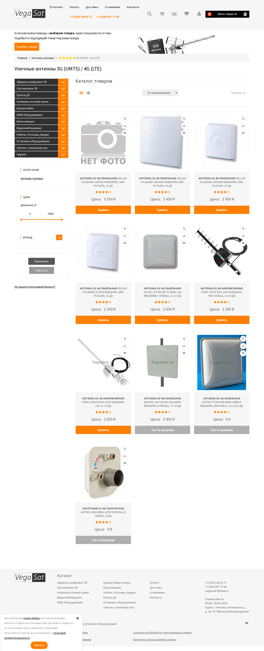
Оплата (74, 7)
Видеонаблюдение (29, 128)
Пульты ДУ (23, 95)
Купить (103, 210)
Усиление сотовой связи (32, 101)
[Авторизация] (199, 14)
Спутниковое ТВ (27, 88)
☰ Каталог (56, 7)
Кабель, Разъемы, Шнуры (33, 134)
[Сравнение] (125, 126)
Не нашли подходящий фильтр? (34, 287)
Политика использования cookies (154, 639)
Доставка (92, 7)
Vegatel (21, 154)
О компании (112, 7)
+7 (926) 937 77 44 (108, 17)
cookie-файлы (31, 618)
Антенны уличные (32, 178)
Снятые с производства (32, 148)
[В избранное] (125, 133)
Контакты (133, 7)
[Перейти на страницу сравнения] (174, 14)
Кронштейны (25, 108)
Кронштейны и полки (117, 582)
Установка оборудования (33, 141)
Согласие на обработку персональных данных (162, 632)
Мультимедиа (25, 121)
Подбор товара (26, 47)
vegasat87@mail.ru (217, 591)
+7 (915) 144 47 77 (81, 17)
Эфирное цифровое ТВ (32, 82)
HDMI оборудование (29, 115)
